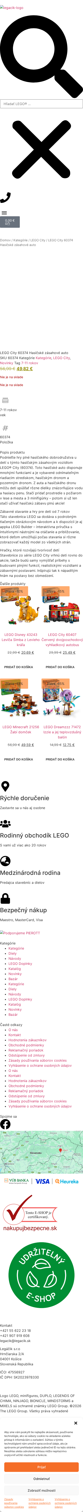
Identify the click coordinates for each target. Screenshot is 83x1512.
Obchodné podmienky (26, 1045)
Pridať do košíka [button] (18, 667)
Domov (5, 240)
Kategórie (20, 240)
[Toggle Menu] (4, 212)
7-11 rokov (29, 363)
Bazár (13, 979)
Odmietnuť (41, 1479)
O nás (13, 1030)
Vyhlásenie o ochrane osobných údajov (40, 1503)
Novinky (6, 363)
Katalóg (15, 969)
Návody (15, 958)
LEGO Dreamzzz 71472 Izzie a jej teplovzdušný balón (62, 732)
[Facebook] (5, 1124)
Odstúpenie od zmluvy (27, 1055)
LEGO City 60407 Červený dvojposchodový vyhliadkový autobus (62, 639)
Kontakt (15, 1035)
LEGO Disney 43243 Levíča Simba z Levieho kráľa (21, 639)
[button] (76, 1423)
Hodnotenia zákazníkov (28, 1040)
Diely (13, 953)
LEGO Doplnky (20, 963)
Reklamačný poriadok (26, 1050)
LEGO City (37, 240)
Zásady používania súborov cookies (14, 1503)
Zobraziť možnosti (42, 1490)
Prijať (41, 1467)
